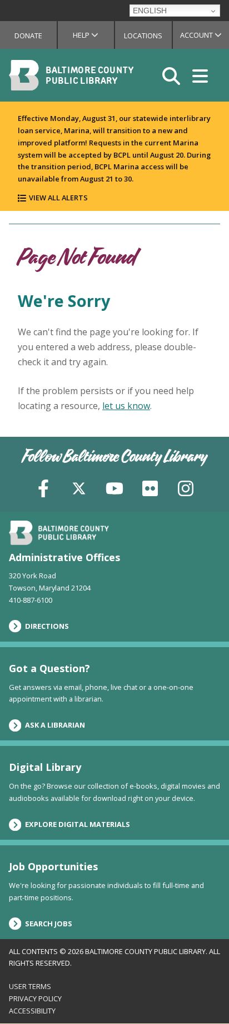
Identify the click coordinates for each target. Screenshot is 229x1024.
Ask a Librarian (55, 725)
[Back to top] (202, 994)
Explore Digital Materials (77, 824)
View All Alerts (58, 198)
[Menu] (200, 75)
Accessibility (32, 1011)
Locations (143, 36)
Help (93, 35)
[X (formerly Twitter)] (79, 488)
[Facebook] (43, 488)
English (150, 10)
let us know (126, 406)
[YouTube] (114, 488)
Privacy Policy (35, 998)
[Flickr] (150, 488)
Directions (47, 626)
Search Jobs (48, 924)
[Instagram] (186, 488)
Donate (28, 36)
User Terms (30, 986)
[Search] (171, 75)
